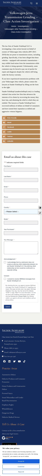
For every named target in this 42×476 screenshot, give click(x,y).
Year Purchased (9, 229)
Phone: (6, 197)
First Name (8, 166)
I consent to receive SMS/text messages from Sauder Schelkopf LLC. (21, 280)
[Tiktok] (24, 361)
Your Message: (9, 240)
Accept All (21, 461)
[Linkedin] (9, 361)
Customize (21, 466)
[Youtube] (19, 361)
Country (7, 207)
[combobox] (21, 211)
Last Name (8, 176)
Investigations (23, 26)
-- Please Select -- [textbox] (12, 212)
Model (6, 219)
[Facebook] (4, 361)
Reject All (21, 472)
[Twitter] (14, 361)
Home (13, 26)
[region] (21, 460)
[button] (37, 3)
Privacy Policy (22, 296)
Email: (6, 187)
